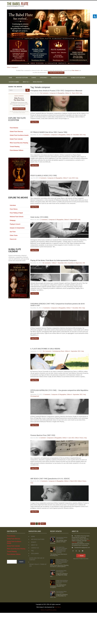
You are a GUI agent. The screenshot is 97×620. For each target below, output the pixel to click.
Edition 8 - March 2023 (70, 219)
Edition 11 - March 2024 (72, 93)
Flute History (13, 209)
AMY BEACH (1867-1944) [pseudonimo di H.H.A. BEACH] (50, 479)
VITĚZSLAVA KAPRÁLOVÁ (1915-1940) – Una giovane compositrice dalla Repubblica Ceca (59, 391)
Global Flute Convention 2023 (59, 77)
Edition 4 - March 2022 (70, 481)
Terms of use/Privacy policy (48, 610)
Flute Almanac (75, 70)
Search (21, 562)
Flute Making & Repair (16, 213)
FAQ (32, 551)
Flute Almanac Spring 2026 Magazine (61, 571)
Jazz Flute (13, 231)
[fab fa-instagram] (76, 551)
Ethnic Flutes (14, 235)
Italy (80, 93)
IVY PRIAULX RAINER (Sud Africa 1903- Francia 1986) (48, 132)
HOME (10, 77)
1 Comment (42, 438)
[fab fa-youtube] (82, 551)
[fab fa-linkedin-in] (79, 551)
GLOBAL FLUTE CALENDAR (78, 77)
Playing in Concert (15, 224)
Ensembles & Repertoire (75, 263)
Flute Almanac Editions (16, 150)
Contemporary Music (58, 351)
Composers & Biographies (57, 93)
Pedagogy (12, 220)
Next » (43, 524)
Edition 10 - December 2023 (74, 134)
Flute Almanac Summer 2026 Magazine (61, 538)
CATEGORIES (43, 77)
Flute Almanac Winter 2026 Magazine (61, 592)
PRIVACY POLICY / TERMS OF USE (37, 565)
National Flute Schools (16, 216)
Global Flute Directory (16, 131)
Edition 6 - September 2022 (72, 351)
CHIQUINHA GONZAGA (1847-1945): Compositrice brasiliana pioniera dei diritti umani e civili (57, 304)
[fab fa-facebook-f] (73, 551)
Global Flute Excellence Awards (19, 135)
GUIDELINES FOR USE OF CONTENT (36, 559)
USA (84, 263)
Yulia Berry (57, 607)
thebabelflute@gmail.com (82, 547)
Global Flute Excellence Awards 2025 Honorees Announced (62, 582)
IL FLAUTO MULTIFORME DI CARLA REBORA (45, 349)
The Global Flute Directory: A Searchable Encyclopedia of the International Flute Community (61, 550)
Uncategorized (34, 396)
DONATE (34, 77)
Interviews (13, 205)
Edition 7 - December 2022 (59, 263)
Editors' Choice (79, 438)
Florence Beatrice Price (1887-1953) (42, 435)
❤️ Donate (81, 555)
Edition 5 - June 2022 (68, 438)
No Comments (44, 93)
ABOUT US (25, 82)
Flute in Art (13, 239)
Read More (34, 122)
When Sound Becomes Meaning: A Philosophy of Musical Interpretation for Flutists (62, 561)
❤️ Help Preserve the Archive (56, 72)
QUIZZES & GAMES (14, 82)
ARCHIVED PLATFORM (22, 77)
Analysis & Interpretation (17, 228)
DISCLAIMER (35, 553)
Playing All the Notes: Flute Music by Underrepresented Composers (53, 260)
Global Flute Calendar (16, 139)
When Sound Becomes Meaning (19, 143)
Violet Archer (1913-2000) (39, 217)
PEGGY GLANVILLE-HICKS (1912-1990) (43, 176)
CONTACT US (35, 548)
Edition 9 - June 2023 (69, 178)
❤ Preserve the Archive (19, 108)
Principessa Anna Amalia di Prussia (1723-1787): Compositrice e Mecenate (56, 91)
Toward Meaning (14, 146)
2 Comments (46, 134)
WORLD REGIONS (37, 82)
